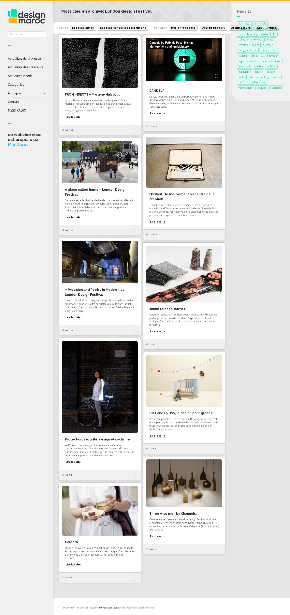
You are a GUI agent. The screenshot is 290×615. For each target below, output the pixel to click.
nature (258, 71)
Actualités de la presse (24, 58)
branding (252, 34)
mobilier (271, 66)
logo (241, 61)
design (255, 45)
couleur (270, 39)
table (241, 77)
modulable (245, 71)
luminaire (252, 61)
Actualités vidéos (20, 76)
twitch (276, 77)
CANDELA (157, 91)
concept (257, 39)
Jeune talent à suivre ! (167, 309)
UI (240, 82)
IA (262, 55)
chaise (264, 34)
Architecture (241, 27)
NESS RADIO (17, 110)
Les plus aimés (83, 27)
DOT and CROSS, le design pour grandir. (181, 413)
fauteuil (243, 55)
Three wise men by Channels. (173, 513)
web (264, 82)
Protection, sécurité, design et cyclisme (97, 439)
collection (244, 39)
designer (268, 45)
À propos (15, 93)
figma (254, 55)
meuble (258, 66)
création (243, 45)
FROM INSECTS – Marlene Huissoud (93, 94)
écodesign (276, 87)
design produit (269, 50)
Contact (13, 102)
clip (274, 34)
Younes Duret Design (109, 607)
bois (241, 34)
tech (250, 77)
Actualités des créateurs (25, 67)
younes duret (246, 87)
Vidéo (272, 27)
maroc (277, 61)
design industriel (248, 50)
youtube (261, 87)
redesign (270, 71)
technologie (263, 77)
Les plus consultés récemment (123, 27)
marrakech (245, 66)
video (255, 82)
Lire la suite (73, 117)
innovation (272, 55)
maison (266, 61)
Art (259, 27)
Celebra (71, 542)
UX (246, 82)
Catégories (16, 84)
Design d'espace (183, 27)
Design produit (213, 27)
